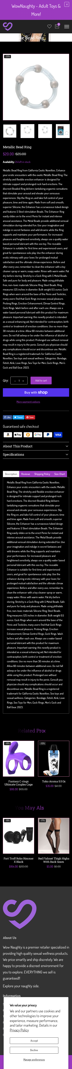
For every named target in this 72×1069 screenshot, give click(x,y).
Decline (34, 1050)
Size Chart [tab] (59, 474)
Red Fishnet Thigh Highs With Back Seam (53, 860)
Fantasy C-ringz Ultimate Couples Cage (18, 782)
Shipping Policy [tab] (42, 474)
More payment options (28, 401)
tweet (20, 417)
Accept (34, 1040)
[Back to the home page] (4, 38)
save (31, 417)
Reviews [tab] (25, 474)
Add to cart (41, 380)
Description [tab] (11, 474)
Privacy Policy (19, 1030)
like (9, 417)
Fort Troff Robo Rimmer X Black (19, 860)
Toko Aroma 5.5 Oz (53, 781)
